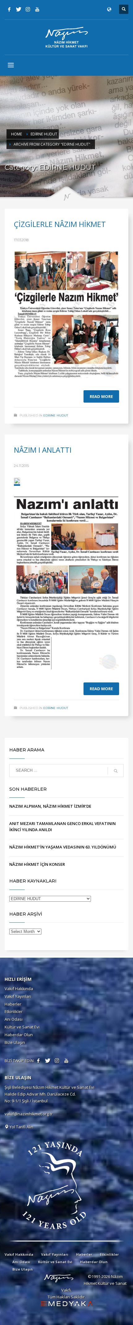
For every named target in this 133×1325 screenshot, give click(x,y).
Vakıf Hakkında (19, 988)
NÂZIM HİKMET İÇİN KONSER (37, 864)
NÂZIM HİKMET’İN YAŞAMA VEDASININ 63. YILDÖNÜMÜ (62, 847)
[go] (116, 770)
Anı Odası (14, 1019)
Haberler (13, 1004)
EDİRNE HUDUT (55, 415)
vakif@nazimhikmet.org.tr (29, 1114)
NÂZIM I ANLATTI (42, 450)
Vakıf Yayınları (18, 996)
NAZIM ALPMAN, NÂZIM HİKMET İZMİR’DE (50, 806)
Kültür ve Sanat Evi (22, 1027)
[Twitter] (18, 9)
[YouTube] (37, 9)
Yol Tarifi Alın (21, 1127)
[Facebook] (9, 9)
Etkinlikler (14, 1011)
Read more (101, 396)
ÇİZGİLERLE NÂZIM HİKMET (60, 224)
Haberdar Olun (19, 1034)
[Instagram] (27, 9)
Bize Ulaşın (15, 1042)
